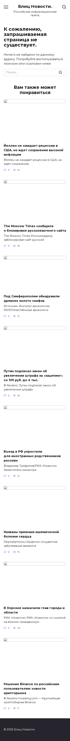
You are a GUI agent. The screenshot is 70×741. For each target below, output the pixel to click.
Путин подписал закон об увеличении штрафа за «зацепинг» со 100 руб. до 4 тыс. (33, 375)
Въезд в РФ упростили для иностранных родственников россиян (32, 456)
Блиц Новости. (35, 6)
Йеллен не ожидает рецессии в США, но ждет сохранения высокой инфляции (33, 150)
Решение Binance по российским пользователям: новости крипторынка (31, 688)
